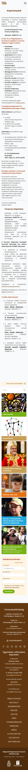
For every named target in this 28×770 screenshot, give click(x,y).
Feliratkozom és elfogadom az (14, 586)
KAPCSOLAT (14, 702)
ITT (16, 252)
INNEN (4, 292)
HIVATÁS (14, 714)
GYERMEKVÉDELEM (14, 722)
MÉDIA (14, 730)
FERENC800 (14, 726)
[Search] (24, 390)
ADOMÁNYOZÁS (14, 706)
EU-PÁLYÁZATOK (14, 734)
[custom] (3, 646)
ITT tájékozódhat (19, 103)
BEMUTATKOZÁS (14, 698)
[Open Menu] (25, 3)
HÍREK (14, 718)
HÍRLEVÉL (14, 710)
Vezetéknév (7, 572)
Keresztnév (6, 578)
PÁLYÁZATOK (14, 737)
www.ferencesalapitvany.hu (11, 286)
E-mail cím (6, 565)
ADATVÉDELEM (14, 741)
